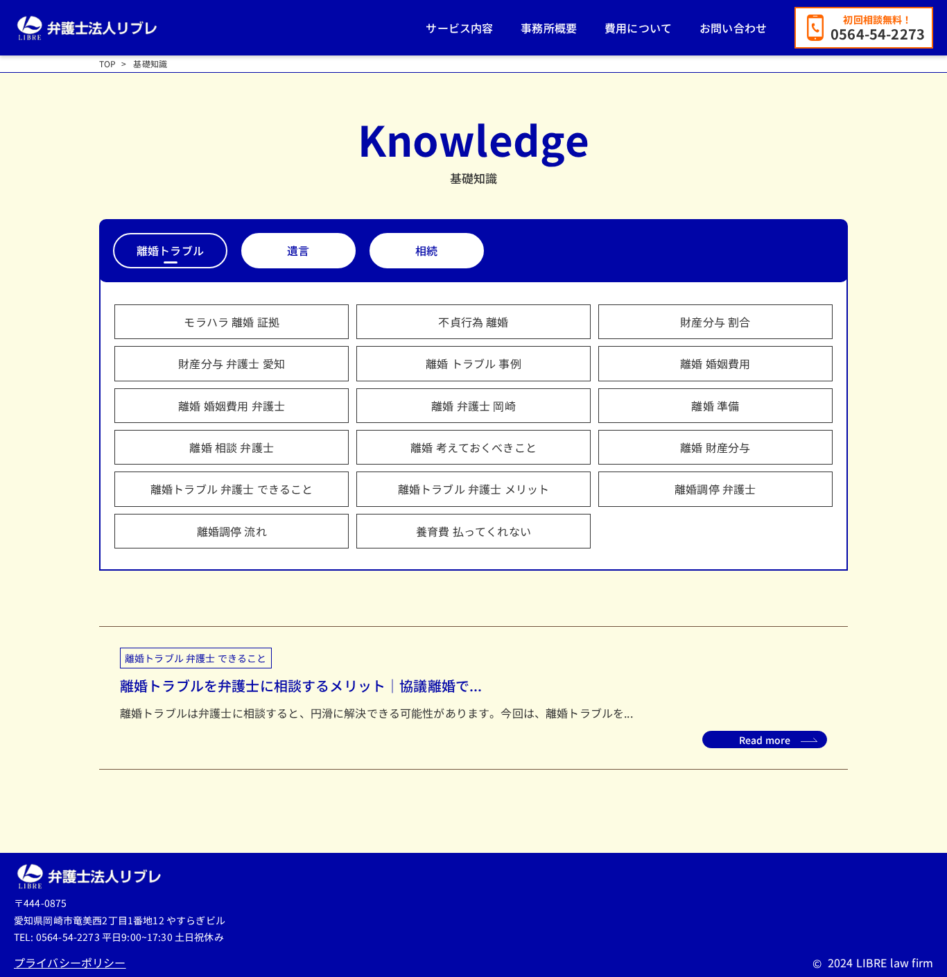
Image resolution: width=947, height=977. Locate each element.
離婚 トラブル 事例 (473, 363)
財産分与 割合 (715, 321)
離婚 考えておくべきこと (473, 447)
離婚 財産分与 (715, 447)
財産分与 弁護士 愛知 (231, 363)
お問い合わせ (733, 27)
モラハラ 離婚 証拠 (231, 321)
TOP (107, 64)
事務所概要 (549, 27)
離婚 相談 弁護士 (231, 447)
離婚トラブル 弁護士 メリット (473, 489)
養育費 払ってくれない (473, 531)
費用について (638, 27)
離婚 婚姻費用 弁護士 (231, 405)
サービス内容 (459, 27)
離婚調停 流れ (232, 531)
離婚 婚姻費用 (715, 363)
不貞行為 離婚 (473, 321)
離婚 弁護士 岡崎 (473, 405)
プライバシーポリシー (70, 962)
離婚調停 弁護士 (715, 489)
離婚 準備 (715, 405)
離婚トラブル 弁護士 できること (231, 489)
